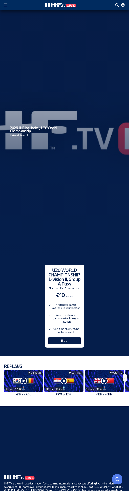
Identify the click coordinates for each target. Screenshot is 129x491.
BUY (64, 340)
